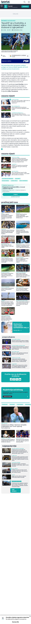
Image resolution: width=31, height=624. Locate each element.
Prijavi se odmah (7, 396)
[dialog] (15, 619)
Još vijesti (14, 490)
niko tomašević (23, 180)
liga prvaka (20, 404)
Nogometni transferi (7, 178)
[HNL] (15, 327)
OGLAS (15, 14)
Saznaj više (15, 622)
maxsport (4, 404)
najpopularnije (9, 446)
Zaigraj (16, 194)
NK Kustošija (5, 180)
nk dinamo (28, 404)
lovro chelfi (14, 180)
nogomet (17, 178)
